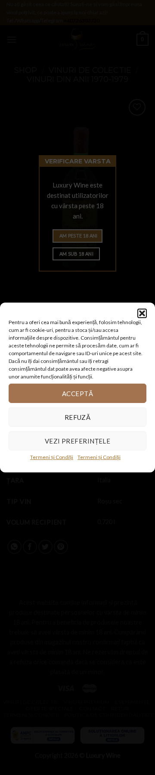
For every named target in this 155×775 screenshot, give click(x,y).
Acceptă (77, 393)
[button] (142, 313)
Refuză (78, 417)
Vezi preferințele (78, 440)
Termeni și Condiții (51, 457)
